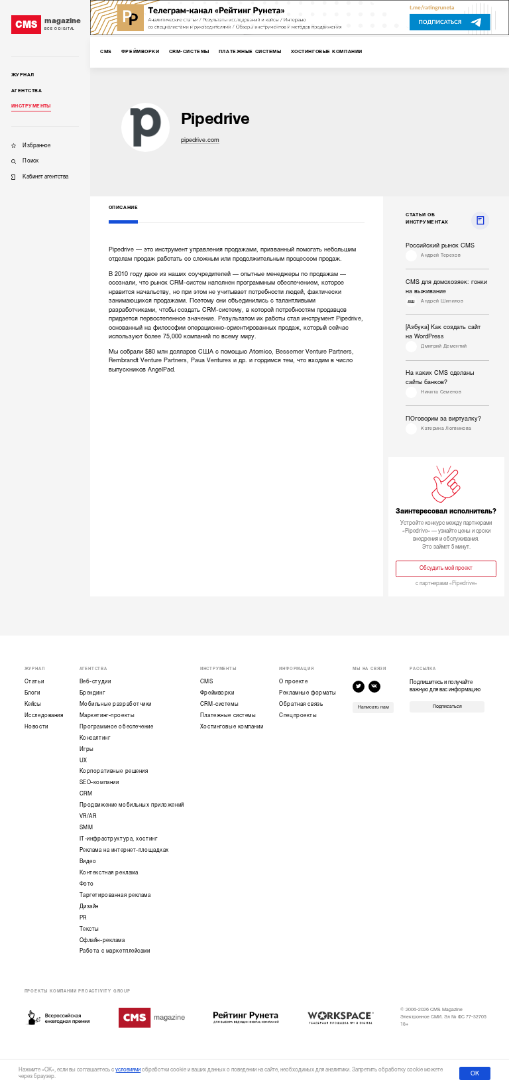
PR (83, 918)
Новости (36, 727)
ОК (475, 1073)
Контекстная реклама (109, 873)
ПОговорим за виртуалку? (443, 418)
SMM (86, 828)
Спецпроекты (298, 715)
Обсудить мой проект (446, 568)
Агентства (26, 91)
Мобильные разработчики (116, 704)
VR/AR (88, 816)
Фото (87, 884)
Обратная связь (301, 704)
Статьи (34, 682)
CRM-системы (219, 704)
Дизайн (89, 907)
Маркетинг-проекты (107, 715)
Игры (87, 749)
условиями (128, 1070)
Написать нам (373, 707)
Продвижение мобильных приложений (132, 805)
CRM (86, 794)
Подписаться (447, 706)
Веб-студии (95, 682)
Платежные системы (228, 715)
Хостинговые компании (231, 727)
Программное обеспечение (117, 727)
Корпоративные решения (114, 771)
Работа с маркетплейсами (115, 951)
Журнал (22, 75)
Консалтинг (95, 738)
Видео (88, 861)
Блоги (32, 693)
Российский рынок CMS (440, 245)
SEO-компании (99, 782)
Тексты (89, 929)
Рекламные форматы (308, 693)
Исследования (44, 715)
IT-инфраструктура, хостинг (119, 839)
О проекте (293, 682)
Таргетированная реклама (115, 895)
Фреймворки (217, 693)
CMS (206, 682)
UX (83, 761)
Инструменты (31, 106)
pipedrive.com (200, 140)
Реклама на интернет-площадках (124, 850)
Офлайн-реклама (102, 940)
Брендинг (92, 693)
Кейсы (33, 704)
